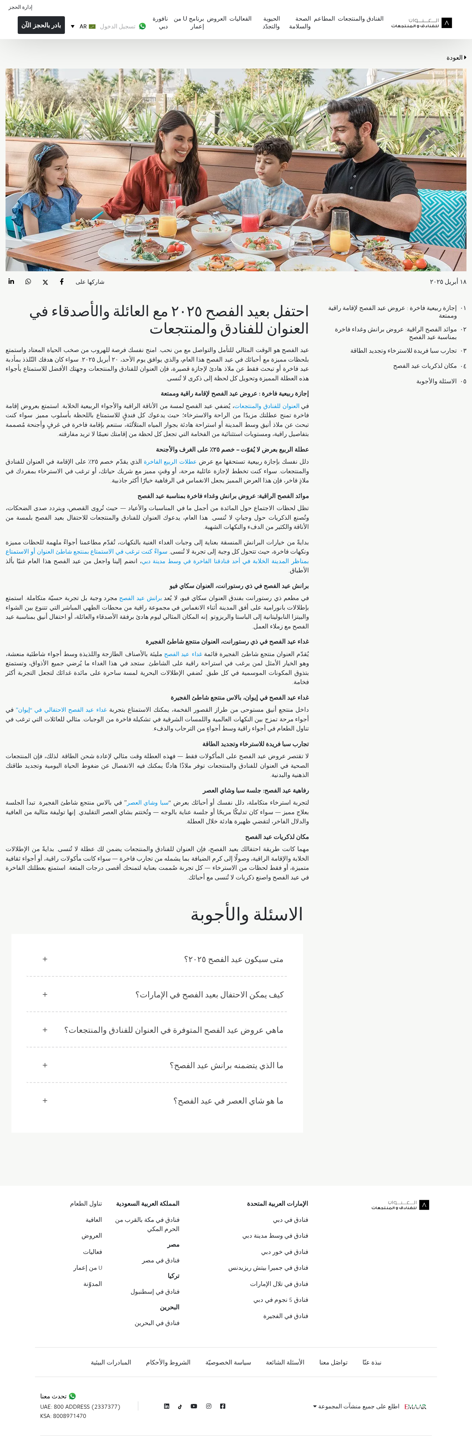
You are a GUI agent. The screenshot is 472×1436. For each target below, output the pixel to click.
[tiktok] (180, 1406)
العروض (216, 18)
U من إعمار (87, 1267)
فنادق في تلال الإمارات (279, 1283)
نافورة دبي (160, 22)
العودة (455, 57)
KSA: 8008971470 (63, 1415)
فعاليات (92, 1251)
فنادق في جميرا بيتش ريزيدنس (268, 1267)
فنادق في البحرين (157, 1322)
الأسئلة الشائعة (285, 1362)
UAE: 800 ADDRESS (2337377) (80, 1406)
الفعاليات (240, 18)
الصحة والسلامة (300, 22)
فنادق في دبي (290, 1219)
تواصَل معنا (333, 1362)
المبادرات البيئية (111, 1362)
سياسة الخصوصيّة (228, 1362)
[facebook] (222, 1406)
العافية (94, 1219)
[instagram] (208, 1406)
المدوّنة (92, 1283)
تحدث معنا (54, 1396)
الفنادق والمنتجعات (361, 18)
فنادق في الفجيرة (285, 1315)
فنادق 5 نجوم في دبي (280, 1299)
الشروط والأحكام (168, 1362)
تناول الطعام (86, 1203)
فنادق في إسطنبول (155, 1291)
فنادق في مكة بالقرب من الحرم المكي (147, 1224)
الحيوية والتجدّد (271, 22)
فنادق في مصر (161, 1260)
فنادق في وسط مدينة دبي (275, 1235)
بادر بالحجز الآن (41, 25)
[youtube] (194, 1406)
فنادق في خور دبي (284, 1251)
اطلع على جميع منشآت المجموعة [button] (358, 1406)
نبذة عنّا (372, 1362)
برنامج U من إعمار (189, 22)
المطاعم (324, 18)
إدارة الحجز (20, 6)
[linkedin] (166, 1406)
